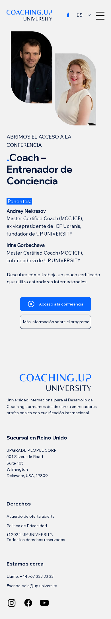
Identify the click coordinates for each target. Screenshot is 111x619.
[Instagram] (12, 603)
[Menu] (100, 15)
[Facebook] (28, 603)
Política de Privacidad (27, 525)
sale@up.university (39, 585)
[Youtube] (44, 603)
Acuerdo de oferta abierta (31, 516)
